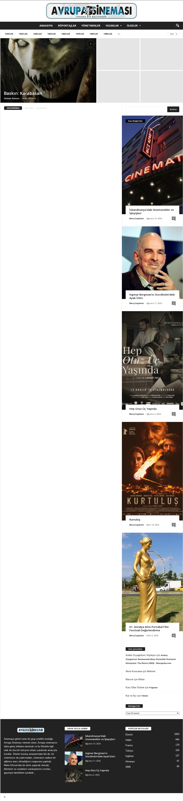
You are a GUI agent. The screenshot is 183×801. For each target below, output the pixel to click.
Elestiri (129, 734)
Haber (128, 740)
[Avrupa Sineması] (91, 11)
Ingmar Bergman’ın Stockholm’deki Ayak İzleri (152, 296)
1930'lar (23, 33)
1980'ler (94, 33)
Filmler (145, 696)
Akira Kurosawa (134, 671)
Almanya (130, 761)
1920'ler (9, 33)
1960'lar (65, 33)
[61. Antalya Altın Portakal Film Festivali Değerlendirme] (152, 582)
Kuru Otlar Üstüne (135, 687)
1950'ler (51, 33)
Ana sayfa (29, 108)
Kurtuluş (134, 519)
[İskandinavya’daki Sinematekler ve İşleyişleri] (152, 165)
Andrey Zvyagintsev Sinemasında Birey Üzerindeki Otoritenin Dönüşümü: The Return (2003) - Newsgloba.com (151, 659)
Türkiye (129, 750)
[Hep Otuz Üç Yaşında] (152, 360)
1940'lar (37, 33)
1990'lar (107, 33)
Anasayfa (46, 25)
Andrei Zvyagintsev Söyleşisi (141, 655)
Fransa (129, 745)
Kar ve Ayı (131, 695)
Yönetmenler (90, 25)
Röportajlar (67, 25)
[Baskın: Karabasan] (48, 71)
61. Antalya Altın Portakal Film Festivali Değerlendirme (149, 628)
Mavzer (129, 679)
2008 (127, 767)
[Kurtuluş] (152, 471)
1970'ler (80, 33)
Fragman (153, 687)
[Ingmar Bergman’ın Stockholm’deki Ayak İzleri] (152, 262)
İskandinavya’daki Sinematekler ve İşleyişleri (151, 211)
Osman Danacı (11, 98)
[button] (177, 26)
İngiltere (129, 756)
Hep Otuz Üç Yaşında (143, 408)
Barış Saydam (136, 218)
